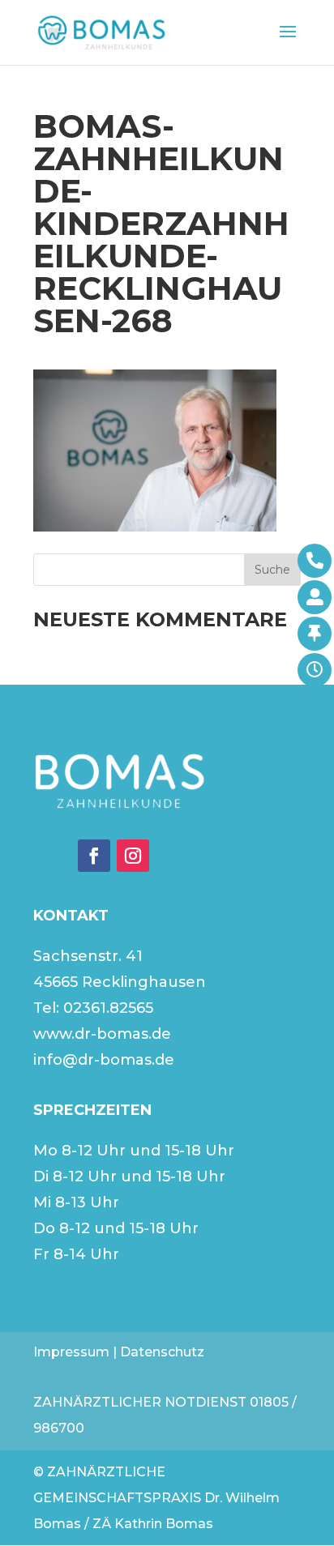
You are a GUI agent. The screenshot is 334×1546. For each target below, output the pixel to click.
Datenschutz (162, 1352)
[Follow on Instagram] (133, 855)
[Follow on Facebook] (94, 855)
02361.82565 (108, 1008)
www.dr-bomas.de (102, 1034)
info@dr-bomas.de (103, 1060)
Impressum (71, 1352)
